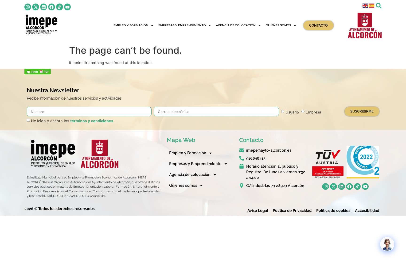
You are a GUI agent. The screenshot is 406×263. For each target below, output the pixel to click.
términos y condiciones (91, 120)
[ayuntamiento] (365, 25)
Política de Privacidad (292, 210)
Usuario (292, 112)
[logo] (41, 24)
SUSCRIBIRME (362, 111)
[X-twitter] (35, 7)
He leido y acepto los (72, 120)
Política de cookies (333, 210)
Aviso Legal (257, 210)
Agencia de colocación (236, 25)
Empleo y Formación (130, 25)
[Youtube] (67, 7)
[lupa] (379, 5)
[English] (366, 5)
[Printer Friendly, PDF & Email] (37, 73)
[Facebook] (51, 7)
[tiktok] (59, 7)
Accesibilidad (367, 210)
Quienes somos (278, 25)
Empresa (313, 112)
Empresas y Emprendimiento (182, 25)
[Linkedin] (43, 7)
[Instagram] (27, 7)
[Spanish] (372, 5)
